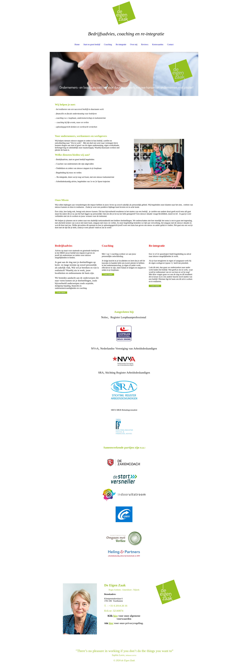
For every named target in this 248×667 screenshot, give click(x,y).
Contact (170, 44)
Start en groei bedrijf (91, 44)
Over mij (133, 44)
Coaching (108, 44)
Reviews (144, 44)
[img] (124, 13)
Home (77, 44)
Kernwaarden (157, 44)
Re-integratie (121, 44)
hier (115, 615)
